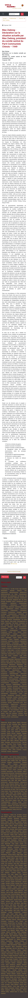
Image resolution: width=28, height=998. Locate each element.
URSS (9, 749)
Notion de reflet (17, 668)
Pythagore (19, 962)
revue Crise (20, 691)
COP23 (8, 616)
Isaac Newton (9, 899)
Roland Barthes (5, 970)
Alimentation (4, 590)
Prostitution (24, 681)
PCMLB (14, 795)
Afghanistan (4, 722)
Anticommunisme (13, 592)
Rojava (7, 746)
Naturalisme (12, 664)
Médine (3, 937)
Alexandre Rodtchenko (20, 820)
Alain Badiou (4, 816)
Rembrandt (12, 966)
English (16, 626)
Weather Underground (6, 809)
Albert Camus (12, 816)
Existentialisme (14, 630)
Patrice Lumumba (11, 952)
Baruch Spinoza (22, 831)
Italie (15, 738)
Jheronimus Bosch (18, 908)
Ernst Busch (23, 863)
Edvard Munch (11, 858)
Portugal (24, 744)
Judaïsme (3, 646)
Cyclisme (3, 619)
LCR (22, 777)
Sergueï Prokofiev (22, 973)
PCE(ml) (25, 793)
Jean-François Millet (10, 907)
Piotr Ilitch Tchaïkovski (16, 961)
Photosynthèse (5, 675)
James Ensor (18, 901)
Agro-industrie (23, 589)
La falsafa (8, 648)
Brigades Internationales (14, 762)
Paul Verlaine (9, 953)
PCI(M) (10, 795)
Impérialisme (23, 641)
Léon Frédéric (4, 925)
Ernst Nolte (11, 865)
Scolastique (9, 697)
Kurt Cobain (19, 921)
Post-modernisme (13, 679)
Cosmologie (24, 616)
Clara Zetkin (15, 843)
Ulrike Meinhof (14, 984)
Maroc (12, 740)
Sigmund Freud (13, 975)
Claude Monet (9, 845)
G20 (8, 635)
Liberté (18, 653)
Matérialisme (23, 657)
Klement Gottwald (22, 919)
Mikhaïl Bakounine (22, 939)
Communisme (11, 612)
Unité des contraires (11, 713)
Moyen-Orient (23, 740)
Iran (8, 738)
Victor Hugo (16, 986)
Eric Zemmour (9, 863)
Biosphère (8, 601)
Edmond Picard (10, 856)
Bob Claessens (5, 834)
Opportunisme (15, 670)
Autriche (9, 726)
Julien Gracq (8, 916)
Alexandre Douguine (6, 820)
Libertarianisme (12, 653)
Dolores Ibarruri (12, 854)
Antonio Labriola (5, 829)
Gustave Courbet (11, 888)
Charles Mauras (5, 842)
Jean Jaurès (20, 905)
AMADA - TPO (8, 757)
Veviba (8, 715)
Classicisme (23, 608)
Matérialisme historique (21, 659)
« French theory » (5, 589)
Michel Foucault (10, 937)
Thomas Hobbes (5, 981)
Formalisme (24, 634)
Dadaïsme (9, 619)
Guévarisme (24, 639)
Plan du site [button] (5, 577)
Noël (25, 666)
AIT (2, 757)
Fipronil (19, 632)
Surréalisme (24, 704)
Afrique (10, 722)
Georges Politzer (10, 883)
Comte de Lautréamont (20, 845)
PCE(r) (2, 795)
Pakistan (24, 742)
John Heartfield (8, 910)
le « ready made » (10, 650)
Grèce (7, 737)
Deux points (13, 621)
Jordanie (24, 738)
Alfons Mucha (5, 822)
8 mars (17, 589)
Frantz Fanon (16, 870)
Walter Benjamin (5, 990)
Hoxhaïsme (11, 641)
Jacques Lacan (10, 901)
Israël (11, 738)
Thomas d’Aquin (22, 979)
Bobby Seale (13, 834)
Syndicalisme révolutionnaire (19, 804)
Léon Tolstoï (12, 925)
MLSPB (12, 778)
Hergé (25, 892)
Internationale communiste (7, 773)
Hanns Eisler (9, 890)
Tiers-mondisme (14, 709)
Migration (18, 661)
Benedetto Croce (5, 833)
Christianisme (9, 608)
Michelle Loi (12, 939)
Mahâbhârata (4, 657)
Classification (4, 610)
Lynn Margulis (11, 930)
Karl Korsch (11, 917)
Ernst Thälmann (19, 865)
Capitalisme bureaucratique (18, 603)
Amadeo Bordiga (22, 822)
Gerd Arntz (19, 885)
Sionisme (3, 700)
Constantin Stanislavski (20, 847)
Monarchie (24, 661)
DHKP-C (15, 767)
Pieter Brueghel (5, 961)
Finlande (20, 735)
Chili (8, 729)
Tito (6, 982)
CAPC (9, 764)
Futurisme (3, 635)
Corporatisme (15, 616)
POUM (25, 796)
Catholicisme (13, 605)
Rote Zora (20, 800)
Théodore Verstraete (11, 979)
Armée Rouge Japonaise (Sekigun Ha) (17, 758)
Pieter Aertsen (23, 959)
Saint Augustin (11, 972)
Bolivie (8, 728)
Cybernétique (23, 617)
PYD (18, 798)
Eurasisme (3, 630)
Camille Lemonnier (16, 836)
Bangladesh (24, 726)
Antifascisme (23, 592)
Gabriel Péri (18, 874)
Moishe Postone (19, 941)
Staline (11, 977)
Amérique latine (16, 724)
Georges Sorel (19, 883)
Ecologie (24, 625)
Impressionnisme (5, 643)
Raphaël (19, 964)
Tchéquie (12, 747)
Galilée (9, 876)
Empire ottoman (11, 733)
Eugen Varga (9, 867)
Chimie (3, 608)
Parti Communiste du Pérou (16, 791)
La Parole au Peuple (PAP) (13, 777)
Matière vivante (5, 661)
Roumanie (13, 746)
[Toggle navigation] (3, 13)
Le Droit (18, 650)
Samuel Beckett (11, 973)
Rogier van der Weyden (21, 968)
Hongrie (25, 737)
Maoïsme (13, 657)
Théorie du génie (22, 708)
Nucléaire (24, 668)
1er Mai (13, 589)
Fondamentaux (12, 18)
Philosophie (24, 673)
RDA (2, 746)
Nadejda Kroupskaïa (15, 943)
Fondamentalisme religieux (9, 634)
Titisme (21, 709)
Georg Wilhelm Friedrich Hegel (14, 878)
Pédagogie (12, 672)
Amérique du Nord (6, 724)
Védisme (20, 713)
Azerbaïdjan (16, 726)
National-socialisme (14, 782)
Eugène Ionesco (18, 867)
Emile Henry (19, 860)
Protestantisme (5, 682)
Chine (12, 729)
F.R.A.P (14, 769)
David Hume (23, 851)
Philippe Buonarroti (13, 955)
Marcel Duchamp (11, 932)
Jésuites (7, 775)
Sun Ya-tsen (17, 977)
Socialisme (4, 702)
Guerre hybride (17, 637)
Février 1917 (12, 632)
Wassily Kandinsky (16, 990)
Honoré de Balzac (15, 894)
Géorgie (3, 737)
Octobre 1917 (5, 670)
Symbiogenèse (5, 706)
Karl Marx (17, 917)
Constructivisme (12, 614)
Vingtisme (14, 715)
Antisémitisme (23, 594)
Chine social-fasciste (21, 729)
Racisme (24, 684)
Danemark (17, 731)
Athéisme (16, 598)
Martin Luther (4, 934)
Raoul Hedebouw (10, 964)
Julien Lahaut (16, 916)
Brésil (13, 728)
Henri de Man (9, 892)
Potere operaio (18, 796)
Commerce (4, 612)
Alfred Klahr (13, 822)
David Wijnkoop (5, 852)
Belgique (3, 728)
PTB (15, 798)
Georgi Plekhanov (10, 885)
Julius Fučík (23, 916)
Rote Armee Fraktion (11, 800)
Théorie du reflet (5, 709)
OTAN (2, 787)
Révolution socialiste (12, 690)
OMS (19, 786)
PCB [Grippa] (17, 793)
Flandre (25, 632)
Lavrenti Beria (11, 923)
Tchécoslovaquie (5, 747)
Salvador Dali (19, 972)
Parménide (4, 952)
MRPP (19, 780)
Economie (3, 626)
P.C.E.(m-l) (7, 787)
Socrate (7, 977)
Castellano (3, 605)
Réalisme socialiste (12, 686)
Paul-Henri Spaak (18, 953)
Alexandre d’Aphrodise (20, 818)
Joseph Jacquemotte (14, 912)
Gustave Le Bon (20, 888)
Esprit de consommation (19, 628)
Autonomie (3, 760)
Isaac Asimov (19, 898)
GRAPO (25, 771)
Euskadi (15, 735)
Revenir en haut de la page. (14, 571)
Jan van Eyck (9, 903)
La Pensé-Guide (16, 648)
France (25, 735)
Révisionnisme (16, 688)
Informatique (15, 643)
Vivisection (21, 715)
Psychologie (23, 682)
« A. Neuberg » (5, 814)
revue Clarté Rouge (11, 691)
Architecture (4, 596)
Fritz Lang (10, 874)
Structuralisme (4, 704)
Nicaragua (7, 742)
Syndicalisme (23, 706)
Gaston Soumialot (18, 876)
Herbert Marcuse (18, 892)
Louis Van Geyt (11, 928)
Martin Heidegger (22, 932)
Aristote (12, 829)
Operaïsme (24, 786)
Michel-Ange (4, 939)
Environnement (23, 626)
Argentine (24, 724)
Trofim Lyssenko (5, 984)
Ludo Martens (19, 928)
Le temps (9, 652)
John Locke (16, 910)
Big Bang (24, 599)
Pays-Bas (9, 744)
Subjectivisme (14, 704)
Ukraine (21, 747)
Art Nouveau (21, 596)
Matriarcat (12, 661)
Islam (25, 644)
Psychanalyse (14, 682)
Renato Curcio (19, 966)
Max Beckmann (5, 935)
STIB (9, 804)
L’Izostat (3, 777)
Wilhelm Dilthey (5, 991)
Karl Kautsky (4, 917)
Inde (2, 738)
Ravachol (24, 964)
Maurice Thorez (22, 934)
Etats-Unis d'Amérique (6, 735)
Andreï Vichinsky (18, 825)
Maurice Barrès (13, 934)
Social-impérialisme (22, 700)
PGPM (8, 796)
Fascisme (19, 769)
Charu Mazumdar (5, 843)
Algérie (19, 722)
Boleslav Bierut (23, 834)
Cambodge (24, 728)
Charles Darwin (22, 840)
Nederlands (20, 664)
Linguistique (23, 653)
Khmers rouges (13, 775)
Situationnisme (11, 700)
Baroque (10, 599)
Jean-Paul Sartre (22, 907)
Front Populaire (18, 771)
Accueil (5, 18)
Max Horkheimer (14, 935)
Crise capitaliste (11, 617)
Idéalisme (16, 641)
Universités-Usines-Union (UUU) (18, 807)
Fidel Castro (19, 869)
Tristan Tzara (23, 982)
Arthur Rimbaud (19, 829)
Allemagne (24, 722)
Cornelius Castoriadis (7, 849)
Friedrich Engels (16, 872)
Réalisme (3, 686)
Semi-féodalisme (22, 699)
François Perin (8, 870)
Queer (2, 684)
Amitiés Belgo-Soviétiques (20, 757)
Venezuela (3, 751)
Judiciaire (9, 646)
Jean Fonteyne (5, 905)
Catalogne (3, 729)
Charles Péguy (23, 842)
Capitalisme (4, 603)
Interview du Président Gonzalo (15, 644)
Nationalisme (4, 664)
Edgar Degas (20, 854)
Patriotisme (4, 672)
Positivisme (4, 679)
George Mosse (19, 879)
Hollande (19, 737)
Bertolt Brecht (23, 833)
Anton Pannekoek (12, 827)
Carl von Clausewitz (6, 838)
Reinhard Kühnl (5, 966)
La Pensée (24, 648)
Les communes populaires (20, 652)
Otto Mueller (21, 948)
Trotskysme (20, 711)
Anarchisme (4, 758)
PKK (12, 796)
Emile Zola (11, 861)
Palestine (3, 744)
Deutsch (7, 621)
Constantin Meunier (6, 847)
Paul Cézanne (20, 952)
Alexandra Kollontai (6, 818)
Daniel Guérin (18, 849)
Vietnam (9, 751)
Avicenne (14, 831)
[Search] (22, 14)
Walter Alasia (23, 988)
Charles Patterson (14, 842)
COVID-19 (3, 617)
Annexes (19, 590)
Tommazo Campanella (13, 982)
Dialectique (8, 623)
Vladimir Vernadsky (9, 988)
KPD (25, 775)
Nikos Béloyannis (6, 946)
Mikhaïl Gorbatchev (6, 941)
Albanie (14, 722)
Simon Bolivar (20, 975)
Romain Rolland (17, 970)
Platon (25, 961)
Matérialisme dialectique (7, 659)
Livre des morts (6, 655)
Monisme (3, 663)
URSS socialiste (17, 749)
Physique (12, 675)
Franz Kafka (24, 870)
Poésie (10, 677)
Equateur (19, 733)
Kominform (21, 775)
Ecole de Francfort (15, 625)
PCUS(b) (3, 796)
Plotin (2, 962)
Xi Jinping (20, 991)
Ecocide (7, 625)
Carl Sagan (24, 836)
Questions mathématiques (13, 684)
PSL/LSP (10, 798)
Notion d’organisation (6, 668)
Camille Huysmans (5, 836)
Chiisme (25, 607)
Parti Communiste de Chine (8, 789)
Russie (20, 746)
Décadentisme (16, 619)
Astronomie (10, 598)
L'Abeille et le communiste (20, 646)
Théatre (3, 708)
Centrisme (11, 607)
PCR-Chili (24, 795)
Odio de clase (13, 786)
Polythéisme (23, 677)
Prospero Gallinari (11, 962)
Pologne (19, 744)
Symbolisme (14, 706)
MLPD (7, 778)
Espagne (24, 733)
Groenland (13, 737)
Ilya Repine (11, 898)
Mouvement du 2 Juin (21, 778)
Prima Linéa (4, 798)
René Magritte (10, 968)
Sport (25, 702)
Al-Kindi (25, 814)
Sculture (15, 697)
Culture (17, 617)
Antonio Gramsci (22, 827)
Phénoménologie (14, 673)
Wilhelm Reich (13, 991)
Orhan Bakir (9, 948)
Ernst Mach (4, 865)
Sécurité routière (11, 699)
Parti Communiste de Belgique (19, 787)
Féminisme (24, 630)
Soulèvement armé (18, 702)
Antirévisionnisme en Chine (9, 594)
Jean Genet (13, 905)
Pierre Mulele (9, 957)
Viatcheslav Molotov (6, 986)
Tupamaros (4, 805)
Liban (8, 740)
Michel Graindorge (22, 937)
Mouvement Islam (5, 780)
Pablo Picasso (10, 950)
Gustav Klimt (17, 887)
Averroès (8, 831)
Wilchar (25, 990)
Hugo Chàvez (19, 896)
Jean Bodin (24, 903)
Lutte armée (23, 655)
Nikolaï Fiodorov (22, 944)
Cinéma (17, 608)
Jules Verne (10, 914)
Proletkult (17, 681)
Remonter (14, 563)
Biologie (3, 601)
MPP (12, 780)
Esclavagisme (4, 628)
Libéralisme (4, 653)
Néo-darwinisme (13, 666)
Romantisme (11, 695)
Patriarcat (24, 670)
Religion (10, 688)
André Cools (11, 824)
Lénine (25, 923)
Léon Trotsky (19, 925)
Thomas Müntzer (22, 981)
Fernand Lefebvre (11, 869)
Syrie (25, 746)
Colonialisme (23, 610)
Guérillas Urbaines (22, 635)
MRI (16, 780)
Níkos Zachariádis (17, 946)
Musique (24, 663)
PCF (6, 795)
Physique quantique (21, 675)
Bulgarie (18, 728)
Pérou (14, 744)
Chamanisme (18, 607)
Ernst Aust (16, 863)
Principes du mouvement (7, 681)
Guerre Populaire (14, 639)
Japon (19, 738)
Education (10, 626)
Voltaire (17, 988)
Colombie (3, 731)
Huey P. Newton (11, 896)
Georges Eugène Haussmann (13, 881)
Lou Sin (8, 926)
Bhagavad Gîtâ (17, 599)
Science (3, 697)
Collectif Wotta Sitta (15, 766)
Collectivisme (14, 610)
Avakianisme (23, 598)
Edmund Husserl (18, 856)
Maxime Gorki (23, 935)
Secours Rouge (16, 802)
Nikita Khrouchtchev (12, 944)
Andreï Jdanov (9, 825)
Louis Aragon (16, 926)
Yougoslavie (15, 751)
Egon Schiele (19, 858)
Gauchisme (13, 635)
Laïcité (3, 650)
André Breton (4, 824)
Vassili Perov (23, 984)
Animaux (12, 590)
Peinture (19, 672)
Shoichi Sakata (4, 975)
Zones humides (14, 717)
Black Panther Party (12, 760)
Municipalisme (18, 663)
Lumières (15, 655)
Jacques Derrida (18, 899)
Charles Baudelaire (11, 840)
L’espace (3, 648)
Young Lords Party (17, 809)
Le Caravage (19, 923)
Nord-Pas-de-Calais (16, 742)
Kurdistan (3, 740)
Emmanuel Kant (19, 861)
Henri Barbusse (19, 890)
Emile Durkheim (9, 860)
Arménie (3, 726)
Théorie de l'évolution (11, 708)
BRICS (13, 601)
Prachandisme (23, 679)
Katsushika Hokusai (11, 919)
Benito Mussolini (14, 833)
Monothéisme (10, 663)
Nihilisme (20, 666)
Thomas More (13, 981)
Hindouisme (4, 641)
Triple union (12, 711)
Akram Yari (13, 814)
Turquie (17, 747)
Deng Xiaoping (17, 852)
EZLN (10, 769)
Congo (8, 731)
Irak (5, 738)
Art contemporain (12, 596)
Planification (4, 677)
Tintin (2, 982)
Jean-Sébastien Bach (6, 908)
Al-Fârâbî (19, 814)
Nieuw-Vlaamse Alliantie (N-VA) (14, 784)
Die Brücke (15, 623)
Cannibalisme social (21, 601)
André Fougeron (19, 824)
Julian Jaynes (18, 914)
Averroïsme (4, 599)
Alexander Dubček (22, 816)
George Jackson (10, 879)
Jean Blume (17, 903)
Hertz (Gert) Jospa (5, 894)
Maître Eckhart (20, 930)
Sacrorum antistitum (21, 695)
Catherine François (18, 838)
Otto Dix (15, 948)
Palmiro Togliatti (22, 950)
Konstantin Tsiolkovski (7, 921)
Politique (16, 677)
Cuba (12, 731)
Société (10, 702)
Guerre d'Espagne (6, 637)
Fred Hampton (5, 872)
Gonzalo (10, 887)
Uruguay (25, 749)
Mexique (16, 740)
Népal (2, 742)
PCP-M (19, 795)
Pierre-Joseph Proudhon (11, 959)
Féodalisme (4, 632)
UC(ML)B (9, 805)
